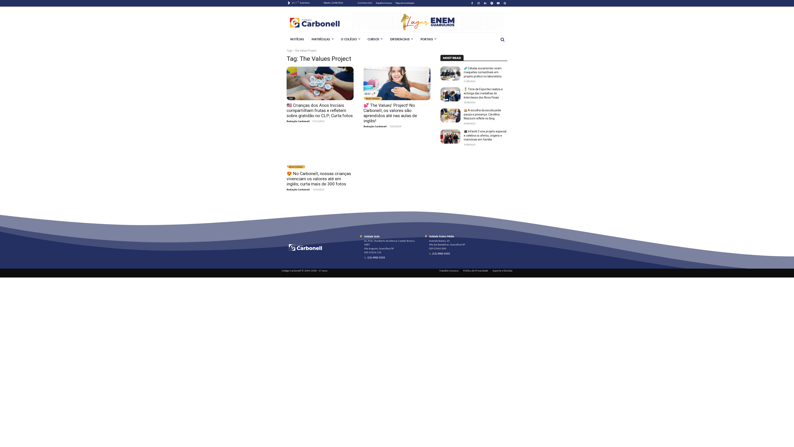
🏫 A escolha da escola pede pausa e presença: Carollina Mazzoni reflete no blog (482, 114)
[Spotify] (491, 3)
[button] (502, 39)
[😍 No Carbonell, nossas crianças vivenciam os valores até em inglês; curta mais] (320, 151)
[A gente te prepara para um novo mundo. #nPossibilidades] (320, 22)
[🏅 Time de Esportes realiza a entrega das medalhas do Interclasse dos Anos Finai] (450, 94)
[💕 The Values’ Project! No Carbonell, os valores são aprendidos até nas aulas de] (397, 83)
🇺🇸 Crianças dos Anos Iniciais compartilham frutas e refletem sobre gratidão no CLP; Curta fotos (320, 110)
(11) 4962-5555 (376, 258)
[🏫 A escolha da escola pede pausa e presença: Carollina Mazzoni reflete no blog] (450, 115)
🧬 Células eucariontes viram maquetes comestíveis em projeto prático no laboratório (483, 72)
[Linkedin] (485, 3)
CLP (291, 98)
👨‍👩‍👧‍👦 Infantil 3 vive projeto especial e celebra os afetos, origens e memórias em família (485, 135)
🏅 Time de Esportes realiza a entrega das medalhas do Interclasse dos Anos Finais (483, 93)
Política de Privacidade (475, 271)
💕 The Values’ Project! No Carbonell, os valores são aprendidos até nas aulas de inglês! (390, 113)
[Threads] (504, 3)
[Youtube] (498, 3)
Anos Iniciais (373, 98)
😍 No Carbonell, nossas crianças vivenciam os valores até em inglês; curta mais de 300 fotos (319, 178)
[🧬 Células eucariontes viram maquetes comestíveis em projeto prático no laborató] (450, 73)
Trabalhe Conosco (449, 271)
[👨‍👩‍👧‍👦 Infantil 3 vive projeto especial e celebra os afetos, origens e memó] (450, 137)
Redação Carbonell (298, 121)
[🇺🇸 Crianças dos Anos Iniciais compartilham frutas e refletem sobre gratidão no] (320, 83)
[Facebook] (472, 3)
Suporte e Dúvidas (502, 271)
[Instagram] (478, 3)
